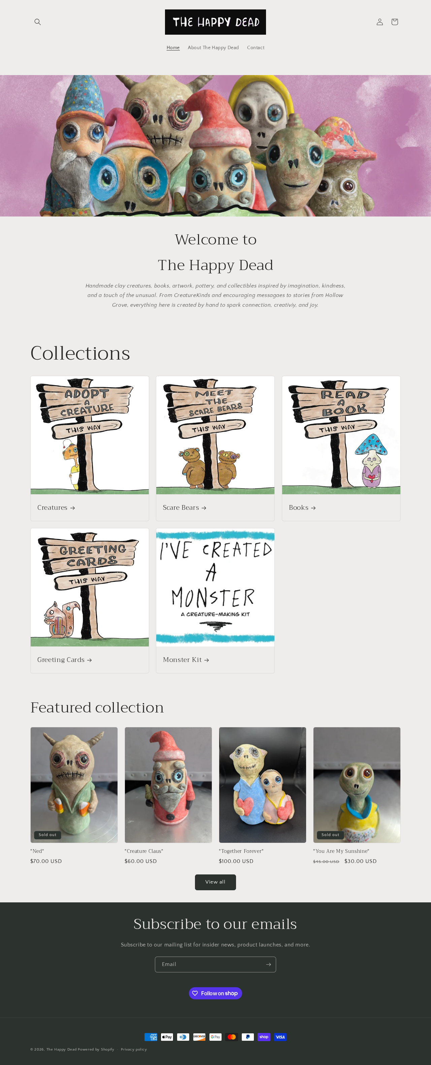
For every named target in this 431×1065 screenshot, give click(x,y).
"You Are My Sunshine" (341, 851)
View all (215, 882)
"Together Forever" (241, 851)
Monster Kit (182, 660)
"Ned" (37, 851)
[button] (37, 21)
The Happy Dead (61, 1049)
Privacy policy (134, 1049)
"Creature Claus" (144, 851)
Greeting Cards (61, 660)
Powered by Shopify (96, 1049)
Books (298, 507)
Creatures (52, 507)
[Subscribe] (268, 964)
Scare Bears (181, 507)
